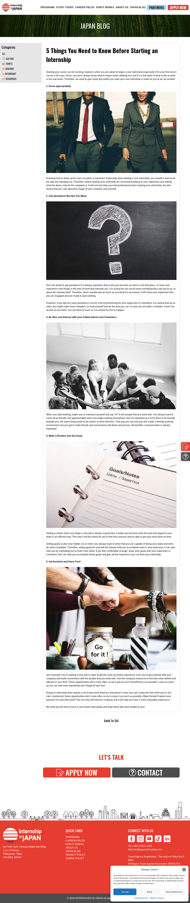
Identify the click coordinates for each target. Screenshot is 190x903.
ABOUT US (122, 7)
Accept (125, 892)
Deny (149, 892)
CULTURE (10, 59)
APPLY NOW (178, 7)
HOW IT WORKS (105, 7)
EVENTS (9, 64)
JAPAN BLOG (137, 7)
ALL (3, 53)
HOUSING (9, 69)
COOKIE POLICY (141, 898)
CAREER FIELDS (85, 7)
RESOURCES (11, 79)
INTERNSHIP (10, 74)
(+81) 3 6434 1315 (142, 846)
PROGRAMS (48, 7)
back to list (111, 720)
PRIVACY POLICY (157, 898)
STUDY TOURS (64, 7)
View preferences (174, 892)
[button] (184, 869)
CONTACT (150, 772)
